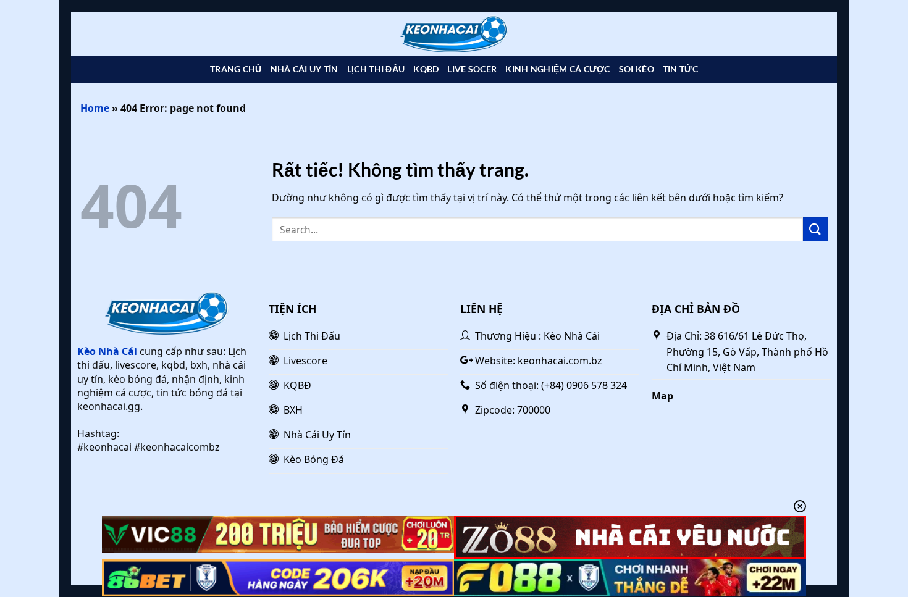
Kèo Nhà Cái (107, 351)
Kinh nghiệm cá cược (557, 69)
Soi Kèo (636, 69)
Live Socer (472, 69)
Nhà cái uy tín (304, 69)
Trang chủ (236, 69)
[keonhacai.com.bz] (454, 34)
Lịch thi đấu (376, 69)
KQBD (426, 69)
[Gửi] (815, 229)
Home (94, 108)
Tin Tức (680, 69)
